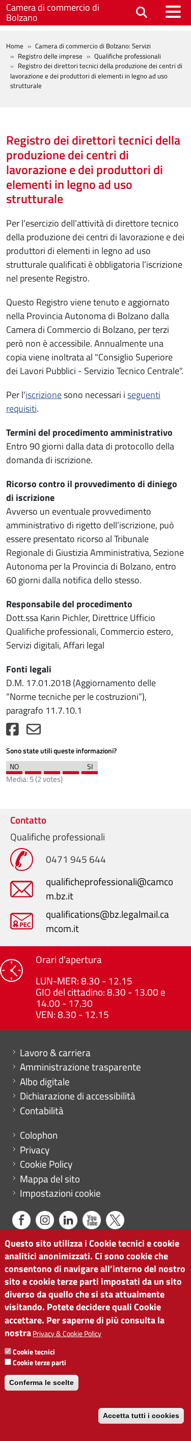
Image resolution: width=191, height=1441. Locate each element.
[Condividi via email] (33, 731)
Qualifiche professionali (127, 56)
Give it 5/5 (89, 770)
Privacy (34, 1150)
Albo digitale (45, 1082)
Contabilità (42, 1111)
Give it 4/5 (71, 770)
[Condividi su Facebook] (12, 731)
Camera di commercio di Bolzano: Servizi (93, 46)
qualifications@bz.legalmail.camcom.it (107, 921)
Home (14, 46)
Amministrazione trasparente (80, 1067)
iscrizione (43, 395)
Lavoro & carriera (55, 1053)
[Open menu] (173, 12)
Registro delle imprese (50, 56)
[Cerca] (141, 13)
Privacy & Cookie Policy (67, 1333)
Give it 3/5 (52, 770)
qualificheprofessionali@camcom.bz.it (109, 888)
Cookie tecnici (34, 1351)
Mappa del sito (50, 1179)
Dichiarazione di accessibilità (77, 1096)
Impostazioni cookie (60, 1193)
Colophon (39, 1135)
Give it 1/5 (14, 770)
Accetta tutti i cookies (141, 1415)
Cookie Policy (46, 1164)
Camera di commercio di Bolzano (52, 12)
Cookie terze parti (39, 1362)
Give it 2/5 (33, 770)
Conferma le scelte (41, 1382)
